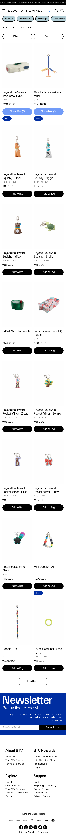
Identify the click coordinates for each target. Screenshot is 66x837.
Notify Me (15, 111)
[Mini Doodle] (49, 540)
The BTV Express (15, 789)
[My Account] (56, 10)
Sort (47, 36)
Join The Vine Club (44, 760)
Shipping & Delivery (45, 785)
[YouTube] (31, 827)
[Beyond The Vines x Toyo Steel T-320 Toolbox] (17, 65)
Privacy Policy (42, 796)
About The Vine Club (45, 756)
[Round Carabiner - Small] (49, 622)
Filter (15, 36)
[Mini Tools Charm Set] (49, 65)
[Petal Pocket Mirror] (17, 540)
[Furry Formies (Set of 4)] (49, 304)
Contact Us (40, 792)
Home (5, 27)
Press (8, 796)
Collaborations (13, 785)
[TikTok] (40, 827)
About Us (10, 756)
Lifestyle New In (27, 27)
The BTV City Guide (16, 792)
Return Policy (41, 789)
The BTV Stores (14, 760)
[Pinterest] (35, 827)
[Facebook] (21, 827)
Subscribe (51, 727)
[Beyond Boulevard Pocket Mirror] (17, 383)
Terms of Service (15, 763)
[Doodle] (17, 622)
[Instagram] (26, 827)
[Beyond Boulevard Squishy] (17, 147)
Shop (13, 27)
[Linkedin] (45, 827)
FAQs (37, 782)
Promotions (40, 763)
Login (37, 767)
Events (9, 782)
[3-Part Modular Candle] (17, 304)
